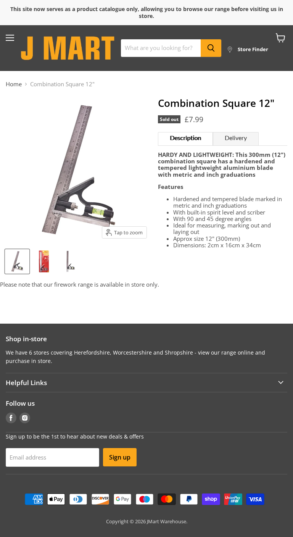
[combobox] (161, 48)
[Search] (211, 48)
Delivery (236, 138)
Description (185, 138)
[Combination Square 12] (17, 261)
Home (14, 84)
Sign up (119, 457)
